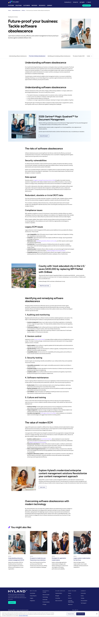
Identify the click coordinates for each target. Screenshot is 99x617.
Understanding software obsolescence (18, 56)
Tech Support (83, 603)
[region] (49, 614)
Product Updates (46, 602)
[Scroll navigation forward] (91, 56)
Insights (31, 598)
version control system (39, 339)
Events (82, 595)
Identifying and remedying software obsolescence (59, 56)
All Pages (44, 604)
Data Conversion (58, 600)
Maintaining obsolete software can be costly (46, 241)
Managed (57, 595)
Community (83, 593)
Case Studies (32, 593)
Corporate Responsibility (71, 601)
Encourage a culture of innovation (48, 413)
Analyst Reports (33, 595)
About (69, 595)
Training (82, 598)
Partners (70, 598)
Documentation (84, 600)
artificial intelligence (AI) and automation (56, 250)
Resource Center (46, 594)
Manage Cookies (71, 613)
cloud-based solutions (46, 439)
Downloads (45, 599)
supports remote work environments (37, 442)
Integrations (32, 600)
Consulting (57, 598)
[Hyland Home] (13, 2)
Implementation (58, 593)
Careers (69, 593)
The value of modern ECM (78, 56)
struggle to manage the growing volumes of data (44, 180)
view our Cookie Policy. (23, 615)
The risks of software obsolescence (37, 56)
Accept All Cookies (80, 613)
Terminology (45, 597)
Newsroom (70, 604)
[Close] (96, 613)
